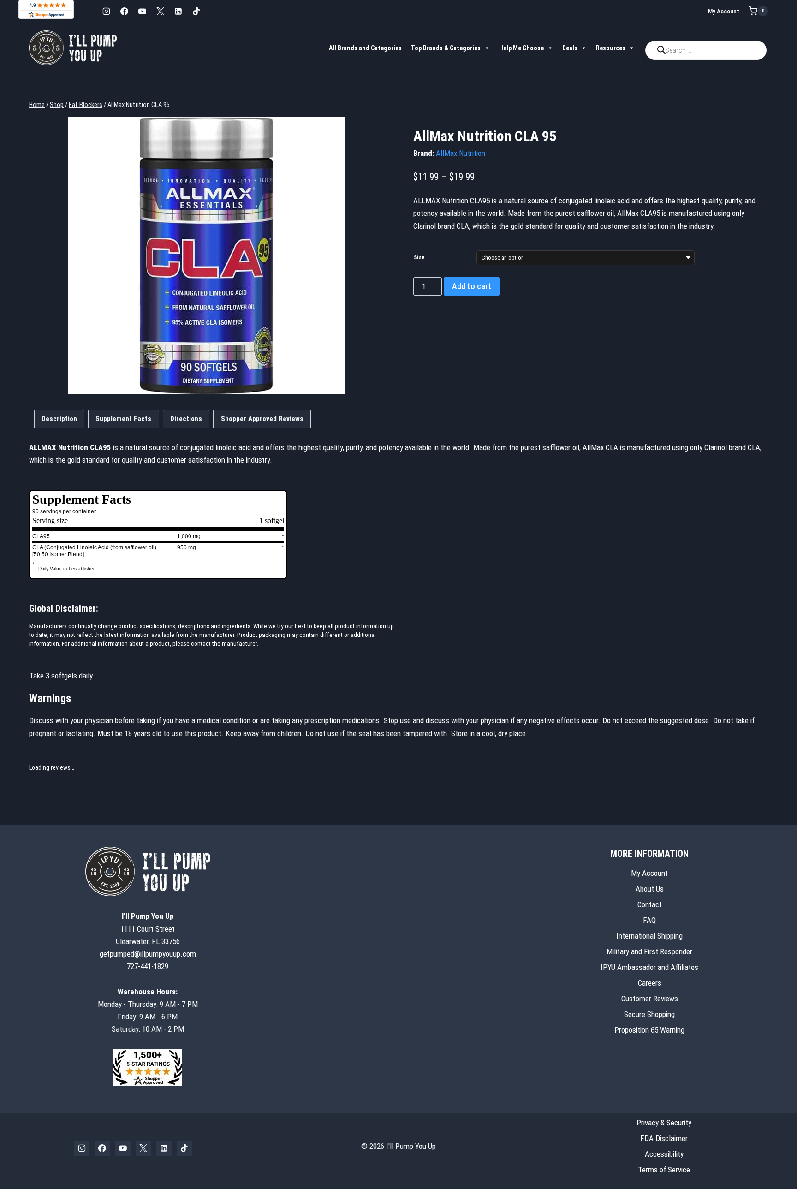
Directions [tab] (186, 419)
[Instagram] (106, 11)
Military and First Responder (649, 951)
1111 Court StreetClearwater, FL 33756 (148, 928)
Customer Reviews (649, 998)
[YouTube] (142, 11)
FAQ (649, 920)
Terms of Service (664, 1169)
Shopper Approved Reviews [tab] (262, 419)
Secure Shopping (649, 1014)
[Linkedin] (178, 11)
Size (419, 257)
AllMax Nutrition (460, 153)
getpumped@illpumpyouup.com (148, 953)
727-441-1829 (147, 966)
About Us (650, 888)
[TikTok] (196, 11)
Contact (649, 904)
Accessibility (664, 1154)
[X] (160, 11)
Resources (610, 48)
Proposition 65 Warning (649, 1029)
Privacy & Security (663, 1122)
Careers (649, 982)
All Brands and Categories (365, 48)
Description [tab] (59, 419)
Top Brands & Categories (446, 48)
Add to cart (471, 286)
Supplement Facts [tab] (123, 419)
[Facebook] (124, 11)
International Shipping (649, 935)
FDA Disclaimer (664, 1138)
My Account (723, 11)
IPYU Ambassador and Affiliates (649, 967)
